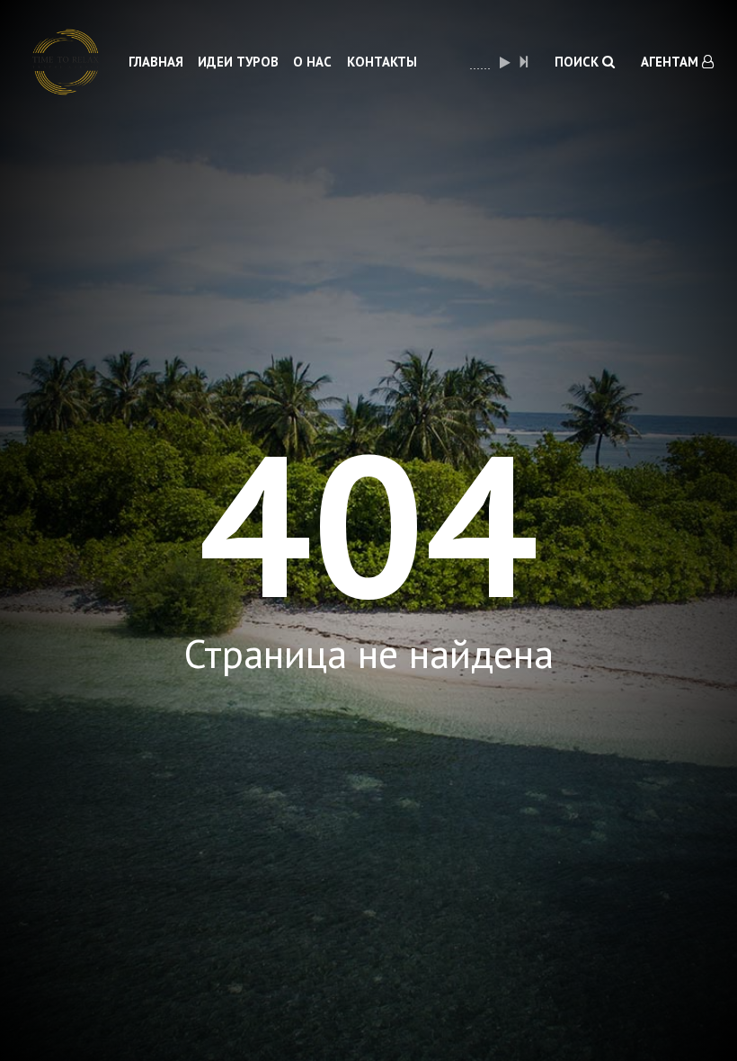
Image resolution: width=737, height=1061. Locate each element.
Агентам (671, 61)
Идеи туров (238, 61)
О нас (312, 61)
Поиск (578, 61)
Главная (156, 61)
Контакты (382, 61)
